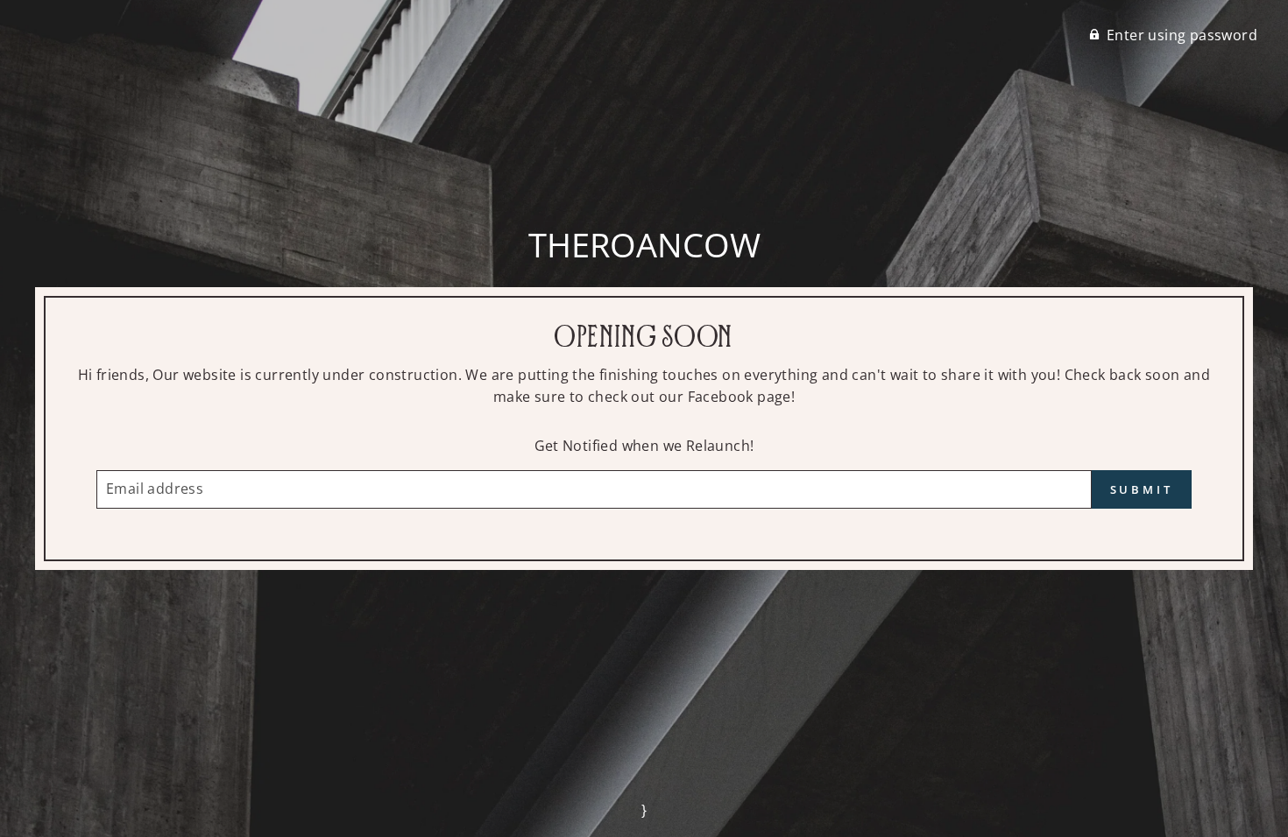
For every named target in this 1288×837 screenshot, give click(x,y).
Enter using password (1182, 35)
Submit (1141, 489)
